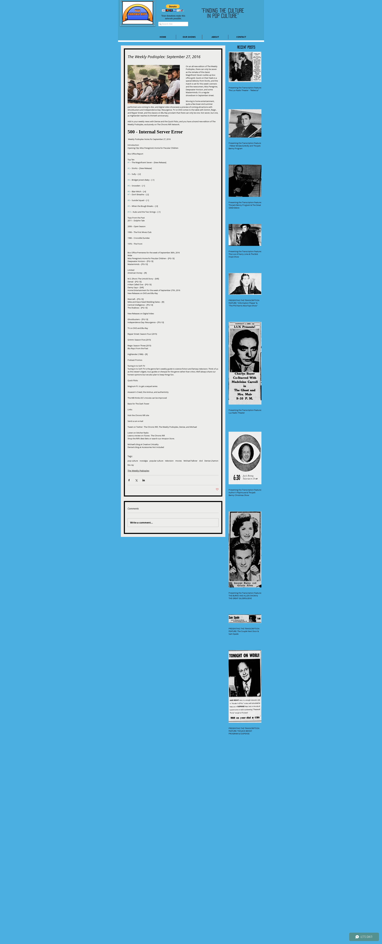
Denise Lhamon (211, 461)
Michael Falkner (190, 461)
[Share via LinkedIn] (143, 480)
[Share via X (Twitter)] (136, 480)
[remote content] (173, 132)
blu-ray (131, 465)
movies (178, 461)
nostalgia (144, 461)
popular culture (156, 461)
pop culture (133, 461)
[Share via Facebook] (129, 480)
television (169, 461)
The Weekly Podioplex (138, 470)
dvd (201, 461)
